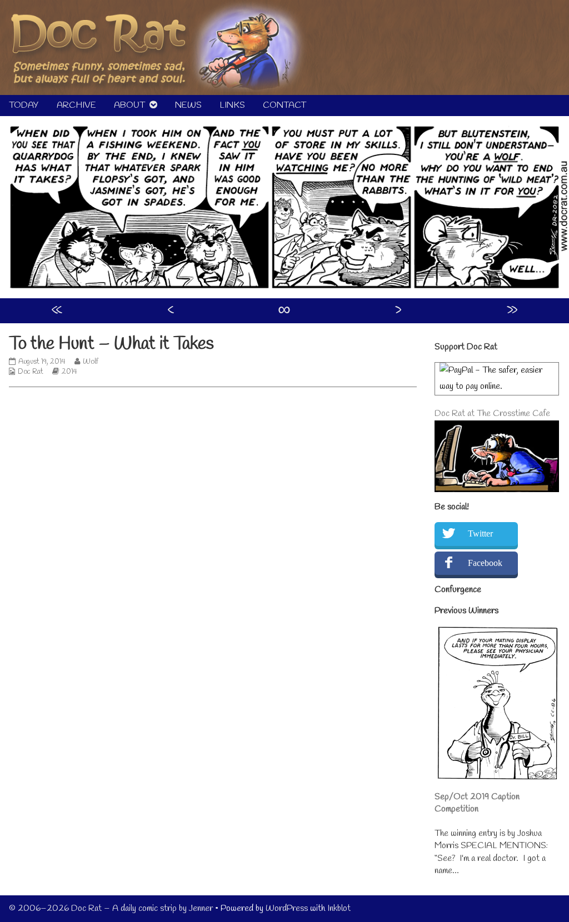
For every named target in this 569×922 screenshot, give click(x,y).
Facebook (485, 563)
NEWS (188, 105)
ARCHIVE (76, 105)
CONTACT (284, 105)
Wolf (90, 362)
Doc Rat (30, 372)
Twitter (480, 533)
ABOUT (129, 105)
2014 (69, 372)
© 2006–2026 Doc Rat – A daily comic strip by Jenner (111, 908)
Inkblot (339, 908)
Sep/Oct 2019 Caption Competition (477, 803)
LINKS (232, 105)
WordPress (287, 908)
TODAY (24, 105)
